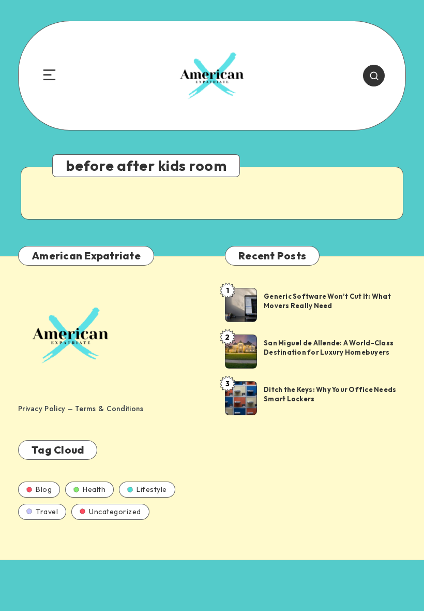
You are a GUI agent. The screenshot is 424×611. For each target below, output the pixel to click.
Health (94, 489)
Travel (47, 511)
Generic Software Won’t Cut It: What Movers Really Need (327, 301)
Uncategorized (115, 511)
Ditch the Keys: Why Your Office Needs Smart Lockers (330, 394)
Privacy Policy (41, 408)
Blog (44, 489)
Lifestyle (152, 489)
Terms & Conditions (109, 408)
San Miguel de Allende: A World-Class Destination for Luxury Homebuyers (328, 347)
